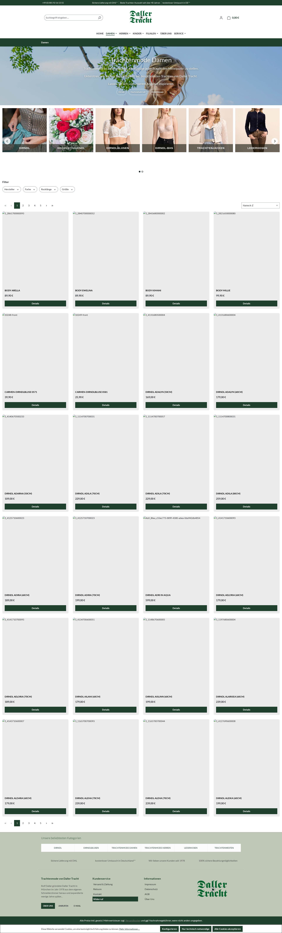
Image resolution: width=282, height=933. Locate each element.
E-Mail (77, 906)
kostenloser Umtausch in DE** (176, 2)
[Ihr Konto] (221, 18)
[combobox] (70, 18)
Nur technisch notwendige (195, 928)
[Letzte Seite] (52, 205)
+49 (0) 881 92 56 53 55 (53, 2)
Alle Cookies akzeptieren (227, 928)
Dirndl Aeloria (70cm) (18, 696)
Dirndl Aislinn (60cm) (159, 696)
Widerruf (98, 899)
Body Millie (223, 290)
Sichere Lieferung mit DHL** (105, 2)
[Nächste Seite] (46, 205)
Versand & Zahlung (103, 884)
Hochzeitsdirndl (138, 92)
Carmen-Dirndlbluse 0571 (21, 391)
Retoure (97, 889)
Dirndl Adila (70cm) (87, 493)
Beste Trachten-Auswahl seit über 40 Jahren (140, 2)
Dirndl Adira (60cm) (17, 595)
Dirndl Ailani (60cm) (87, 696)
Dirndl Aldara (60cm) (18, 798)
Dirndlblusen (157, 92)
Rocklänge (46, 189)
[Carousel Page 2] (142, 171)
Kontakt (97, 894)
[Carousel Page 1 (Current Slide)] (139, 171)
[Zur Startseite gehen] (141, 18)
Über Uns (48, 906)
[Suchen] (99, 18)
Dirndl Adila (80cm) (228, 493)
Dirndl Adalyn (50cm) (159, 391)
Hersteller (9, 189)
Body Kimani (153, 290)
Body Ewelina (84, 290)
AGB (147, 894)
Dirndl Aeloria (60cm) (229, 595)
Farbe (28, 189)
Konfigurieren (169, 928)
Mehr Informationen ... (129, 929)
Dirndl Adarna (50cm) (18, 493)
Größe (65, 189)
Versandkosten (133, 920)
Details (35, 303)
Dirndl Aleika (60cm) (229, 798)
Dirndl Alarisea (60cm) (230, 696)
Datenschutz (151, 889)
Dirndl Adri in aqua (158, 595)
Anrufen (63, 906)
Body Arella (12, 290)
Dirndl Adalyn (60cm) (229, 391)
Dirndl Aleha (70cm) (87, 798)
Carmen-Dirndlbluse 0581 (91, 391)
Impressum (150, 884)
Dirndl (121, 92)
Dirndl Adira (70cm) (87, 595)
